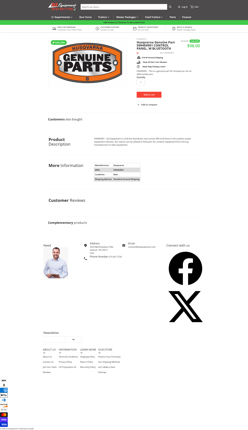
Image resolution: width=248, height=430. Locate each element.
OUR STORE (105, 349)
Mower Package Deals (186, 30)
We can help (143, 30)
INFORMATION (68, 349)
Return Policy (86, 361)
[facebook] (185, 268)
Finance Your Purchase (109, 356)
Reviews (47, 372)
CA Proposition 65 (67, 367)
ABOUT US (49, 349)
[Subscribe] (73, 340)
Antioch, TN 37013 (98, 250)
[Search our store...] (170, 7)
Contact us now (107, 30)
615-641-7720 (115, 256)
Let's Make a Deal (106, 367)
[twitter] (185, 306)
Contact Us (48, 361)
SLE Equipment (12, 428)
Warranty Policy (88, 367)
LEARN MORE (88, 349)
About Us (47, 356)
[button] (138, 53)
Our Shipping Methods (109, 361)
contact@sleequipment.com (142, 246)
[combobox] (127, 7)
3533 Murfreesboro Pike (101, 246)
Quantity (141, 77)
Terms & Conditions (68, 356)
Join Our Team (50, 367)
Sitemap (102, 372)
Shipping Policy (87, 356)
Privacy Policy (65, 361)
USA (92, 253)
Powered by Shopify (26, 428)
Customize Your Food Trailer (69, 30)
